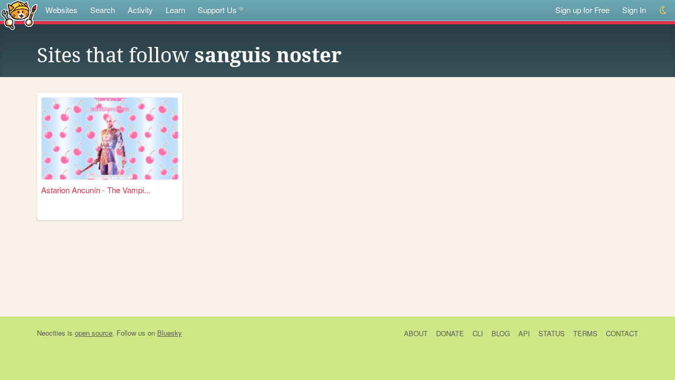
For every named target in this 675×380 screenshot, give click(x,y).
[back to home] (19, 14)
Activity (140, 9)
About (416, 333)
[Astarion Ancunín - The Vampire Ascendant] (109, 138)
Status (551, 333)
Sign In (634, 9)
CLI (477, 333)
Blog (500, 333)
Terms (585, 333)
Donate (450, 333)
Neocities (51, 333)
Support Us (217, 9)
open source (93, 333)
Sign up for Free (582, 9)
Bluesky (169, 333)
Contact (622, 333)
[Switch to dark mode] (663, 10)
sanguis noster (268, 55)
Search (102, 9)
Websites (61, 9)
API (524, 333)
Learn (175, 9)
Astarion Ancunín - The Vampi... (95, 189)
